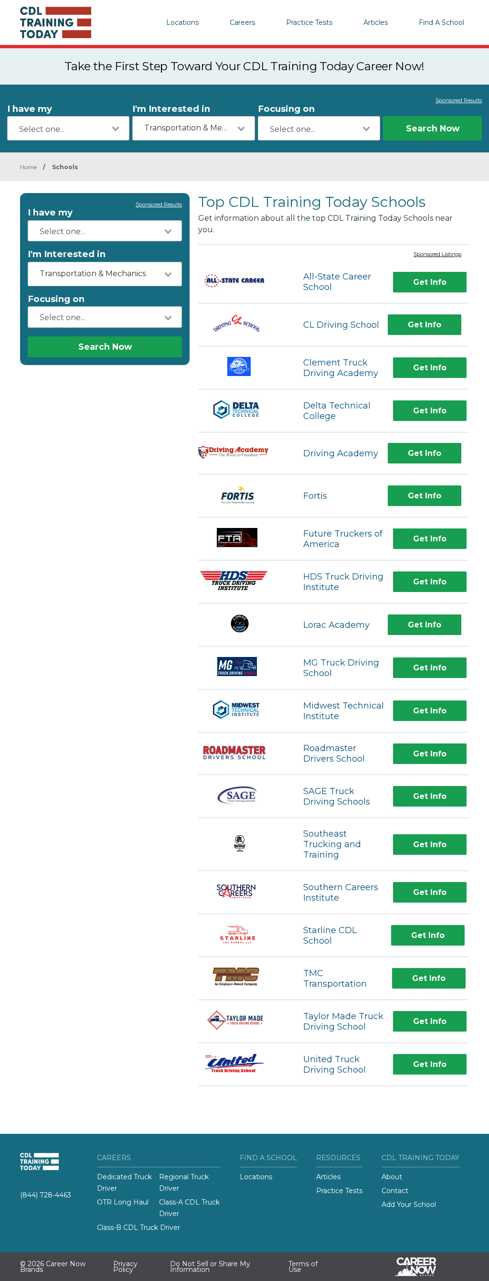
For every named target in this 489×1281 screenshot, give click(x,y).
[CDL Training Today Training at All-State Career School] (242, 282)
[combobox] (68, 128)
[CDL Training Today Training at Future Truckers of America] (242, 538)
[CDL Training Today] (68, 22)
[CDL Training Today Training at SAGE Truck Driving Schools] (242, 796)
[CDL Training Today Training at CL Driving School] (242, 324)
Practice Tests (309, 22)
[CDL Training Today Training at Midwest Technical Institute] (242, 710)
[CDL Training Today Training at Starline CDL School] (242, 935)
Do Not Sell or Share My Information (210, 1266)
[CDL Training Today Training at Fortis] (242, 495)
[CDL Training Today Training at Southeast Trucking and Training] (242, 844)
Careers (242, 22)
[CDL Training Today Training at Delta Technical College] (242, 410)
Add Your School (409, 1204)
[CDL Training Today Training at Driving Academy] (242, 453)
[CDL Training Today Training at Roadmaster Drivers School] (242, 754)
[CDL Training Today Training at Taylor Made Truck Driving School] (241, 1021)
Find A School (441, 22)
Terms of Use (303, 1266)
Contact (395, 1190)
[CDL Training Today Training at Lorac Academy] (242, 624)
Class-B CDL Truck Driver (138, 1227)
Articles (375, 22)
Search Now (432, 128)
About (392, 1177)
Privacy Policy (125, 1266)
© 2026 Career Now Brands (52, 1266)
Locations (182, 22)
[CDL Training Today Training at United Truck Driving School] (242, 1064)
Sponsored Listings (437, 254)
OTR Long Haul (123, 1202)
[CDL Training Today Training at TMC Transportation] (242, 978)
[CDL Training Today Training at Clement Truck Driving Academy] (242, 367)
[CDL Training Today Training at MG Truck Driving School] (242, 667)
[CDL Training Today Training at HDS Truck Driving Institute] (242, 581)
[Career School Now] (422, 1266)
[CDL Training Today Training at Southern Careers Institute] (242, 892)
